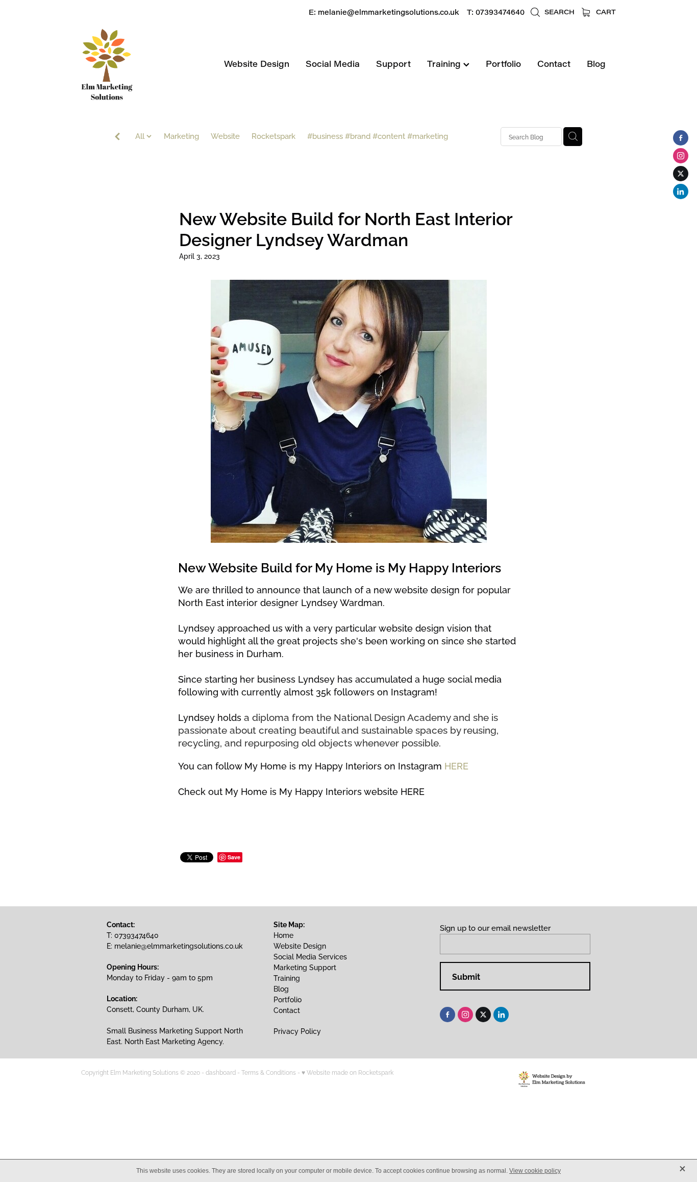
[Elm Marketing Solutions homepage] (134, 64)
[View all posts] (117, 137)
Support (393, 63)
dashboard (221, 1072)
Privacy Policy (297, 1030)
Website (225, 135)
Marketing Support (304, 967)
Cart (605, 11)
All (140, 135)
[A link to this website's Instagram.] (680, 155)
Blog (596, 63)
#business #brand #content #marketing (377, 135)
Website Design (256, 63)
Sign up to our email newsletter (495, 927)
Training (445, 63)
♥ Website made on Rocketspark (347, 1072)
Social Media (333, 63)
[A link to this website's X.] (680, 173)
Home (283, 934)
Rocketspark (273, 135)
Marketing (181, 135)
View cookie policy (535, 1170)
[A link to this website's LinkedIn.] (680, 191)
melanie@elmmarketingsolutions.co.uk (388, 12)
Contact (553, 63)
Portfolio (503, 63)
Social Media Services (310, 956)
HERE (456, 765)
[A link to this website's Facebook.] (680, 138)
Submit (466, 976)
